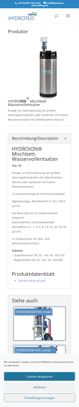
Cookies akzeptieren (39, 376)
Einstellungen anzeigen (40, 398)
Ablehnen (39, 387)
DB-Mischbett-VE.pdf (31, 281)
